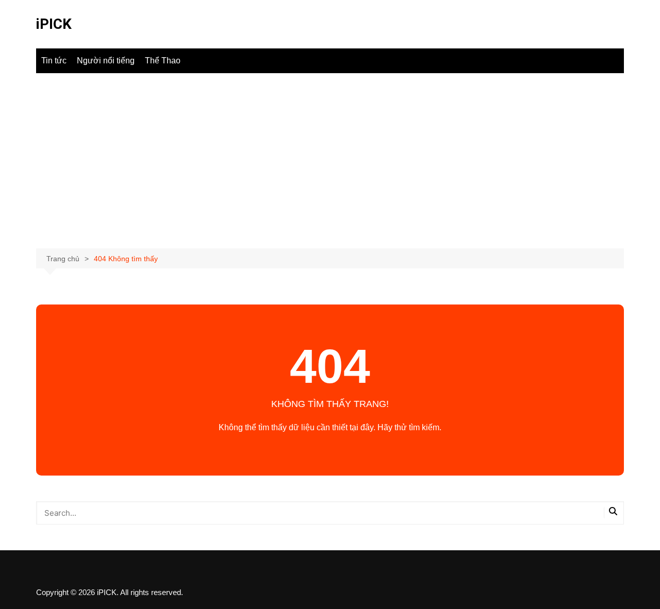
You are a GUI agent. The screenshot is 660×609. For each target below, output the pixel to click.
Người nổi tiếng (106, 60)
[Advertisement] (330, 161)
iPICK (54, 23)
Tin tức (54, 60)
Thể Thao (162, 60)
